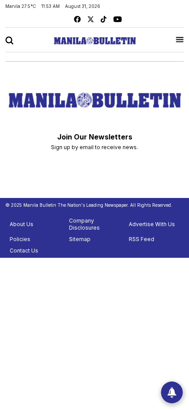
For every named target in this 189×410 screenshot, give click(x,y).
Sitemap (80, 239)
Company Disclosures (84, 224)
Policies (20, 239)
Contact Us (24, 250)
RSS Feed (141, 239)
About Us (21, 224)
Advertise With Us (152, 224)
